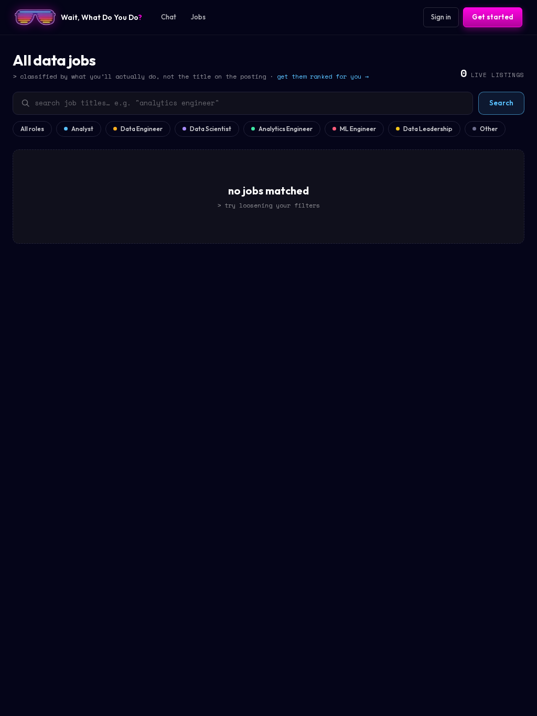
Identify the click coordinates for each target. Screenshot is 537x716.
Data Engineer (142, 129)
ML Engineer (358, 129)
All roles (32, 129)
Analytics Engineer (286, 129)
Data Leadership (428, 129)
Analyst (82, 129)
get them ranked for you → (323, 76)
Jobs (198, 17)
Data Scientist (210, 129)
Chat (168, 17)
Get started (492, 17)
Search (501, 103)
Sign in (441, 17)
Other (489, 129)
